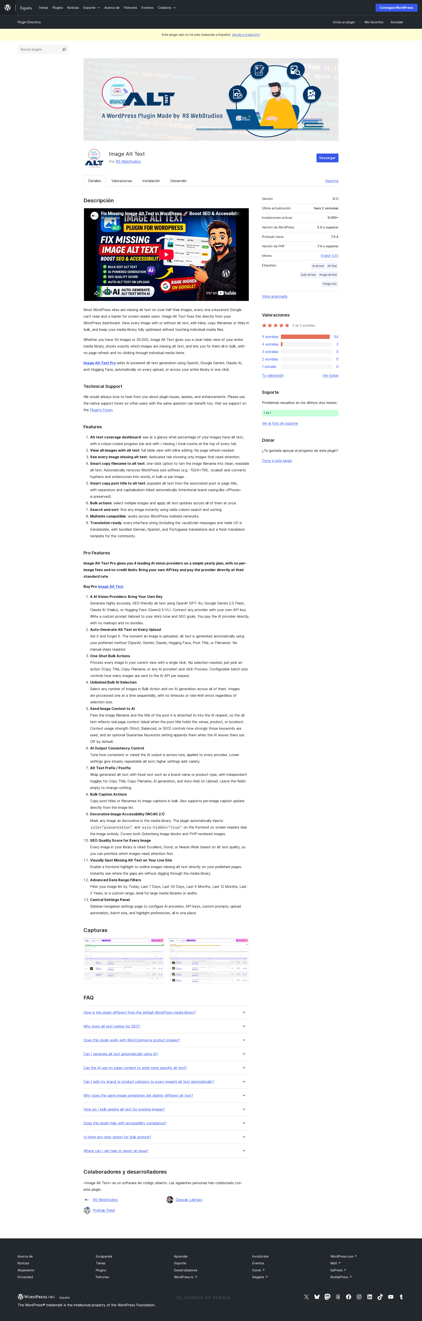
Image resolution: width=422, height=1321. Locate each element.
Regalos (260, 1277)
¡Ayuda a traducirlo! (246, 34)
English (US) (329, 255)
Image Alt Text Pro (100, 363)
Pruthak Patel (104, 1210)
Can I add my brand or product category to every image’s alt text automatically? (149, 1082)
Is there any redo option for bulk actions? (117, 1137)
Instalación (151, 181)
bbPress (338, 1270)
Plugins (101, 1270)
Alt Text (332, 266)
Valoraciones (121, 181)
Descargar (327, 158)
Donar (258, 1270)
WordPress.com (344, 1256)
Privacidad (25, 1277)
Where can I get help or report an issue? (116, 1151)
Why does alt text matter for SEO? (112, 1026)
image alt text (328, 274)
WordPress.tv (185, 1277)
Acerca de (25, 1256)
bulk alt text (308, 274)
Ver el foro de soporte (280, 423)
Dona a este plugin (277, 460)
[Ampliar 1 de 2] (158, 944)
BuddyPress (341, 1277)
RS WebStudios (128, 161)
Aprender (181, 1256)
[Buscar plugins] (64, 49)
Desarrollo (178, 181)
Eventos (258, 1263)
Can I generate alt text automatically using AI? (121, 1054)
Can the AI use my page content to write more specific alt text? (135, 1068)
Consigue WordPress (396, 7)
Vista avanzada (274, 296)
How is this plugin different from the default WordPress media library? (140, 1012)
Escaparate (104, 1256)
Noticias (23, 1263)
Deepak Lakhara (189, 1200)
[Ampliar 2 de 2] (243, 944)
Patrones (102, 1277)
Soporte (331, 181)
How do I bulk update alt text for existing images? (124, 1109)
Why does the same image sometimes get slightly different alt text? (138, 1095)
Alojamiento (26, 1270)
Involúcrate (260, 1256)
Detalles (94, 181)
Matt (336, 1263)
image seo (330, 283)
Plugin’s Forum (101, 410)
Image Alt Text (111, 586)
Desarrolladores (185, 1270)
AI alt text (318, 266)
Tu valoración (273, 375)
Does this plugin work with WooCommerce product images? (132, 1040)
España (65, 1297)
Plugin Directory (29, 22)
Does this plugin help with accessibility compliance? (125, 1123)
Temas (101, 1263)
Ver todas (330, 375)
